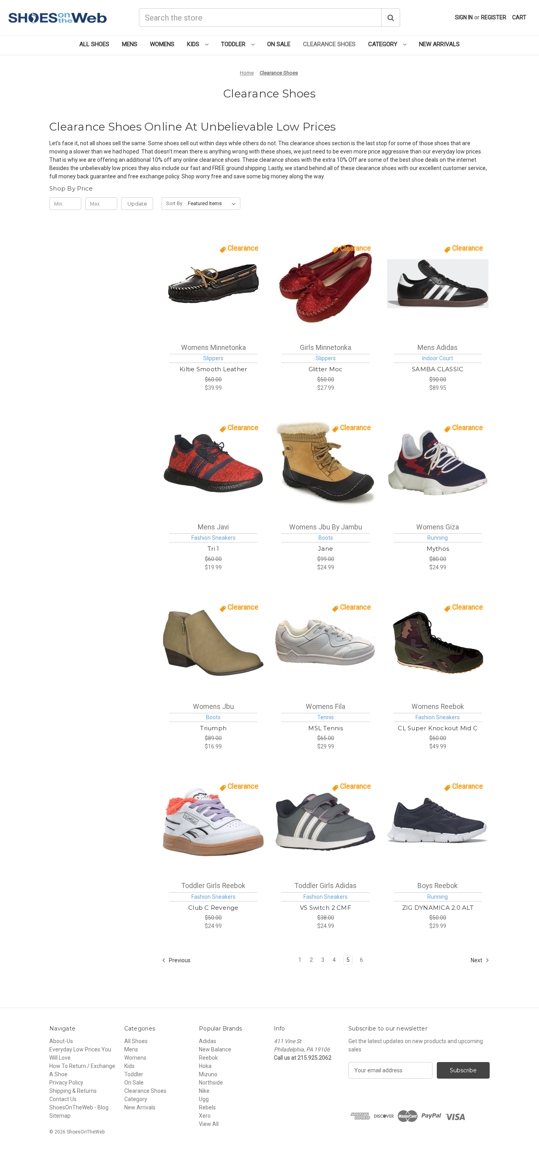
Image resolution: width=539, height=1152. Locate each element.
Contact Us (63, 1099)
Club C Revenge (213, 907)
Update (137, 203)
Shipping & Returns (73, 1091)
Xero (205, 1116)
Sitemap (60, 1116)
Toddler (234, 44)
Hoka (205, 1066)
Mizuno (208, 1074)
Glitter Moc (326, 369)
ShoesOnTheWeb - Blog (79, 1107)
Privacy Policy (66, 1082)
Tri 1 (213, 548)
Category (383, 44)
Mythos (438, 548)
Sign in (464, 17)
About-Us (61, 1041)
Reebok (208, 1058)
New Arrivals (439, 44)
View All (209, 1124)
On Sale (278, 44)
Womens (162, 44)
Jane (325, 548)
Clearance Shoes (329, 44)
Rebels (207, 1107)
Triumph (213, 728)
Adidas (207, 1041)
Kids (194, 44)
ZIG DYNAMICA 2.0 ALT (437, 907)
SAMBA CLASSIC (437, 369)
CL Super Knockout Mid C (437, 728)
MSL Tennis (325, 728)
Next (477, 960)
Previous (179, 960)
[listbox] (213, 203)
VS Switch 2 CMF (325, 907)
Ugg (204, 1099)
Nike (204, 1091)
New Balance (215, 1049)
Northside (211, 1082)
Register (493, 17)
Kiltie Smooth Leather (213, 369)
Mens (129, 44)
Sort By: (174, 203)
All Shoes (94, 44)
